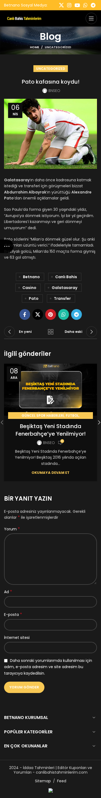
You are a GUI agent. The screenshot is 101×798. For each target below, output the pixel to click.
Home (34, 47)
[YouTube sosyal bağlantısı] (77, 5)
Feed (61, 781)
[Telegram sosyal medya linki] (93, 5)
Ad (8, 592)
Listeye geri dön (50, 331)
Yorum (12, 529)
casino (29, 287)
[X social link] (61, 5)
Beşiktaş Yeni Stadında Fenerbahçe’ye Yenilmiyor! (51, 430)
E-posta (13, 615)
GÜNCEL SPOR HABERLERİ (43, 415)
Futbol (72, 415)
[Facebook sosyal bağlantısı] (24, 314)
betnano (31, 277)
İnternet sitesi (17, 637)
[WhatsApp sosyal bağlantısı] (85, 5)
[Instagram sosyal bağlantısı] (69, 5)
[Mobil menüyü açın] (91, 18)
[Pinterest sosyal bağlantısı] (50, 314)
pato (34, 298)
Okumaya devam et (50, 472)
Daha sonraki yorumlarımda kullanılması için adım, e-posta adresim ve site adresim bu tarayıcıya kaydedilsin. (48, 667)
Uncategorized (58, 47)
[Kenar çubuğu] (6, 246)
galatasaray (64, 287)
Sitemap (43, 781)
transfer (62, 298)
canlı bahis (66, 277)
